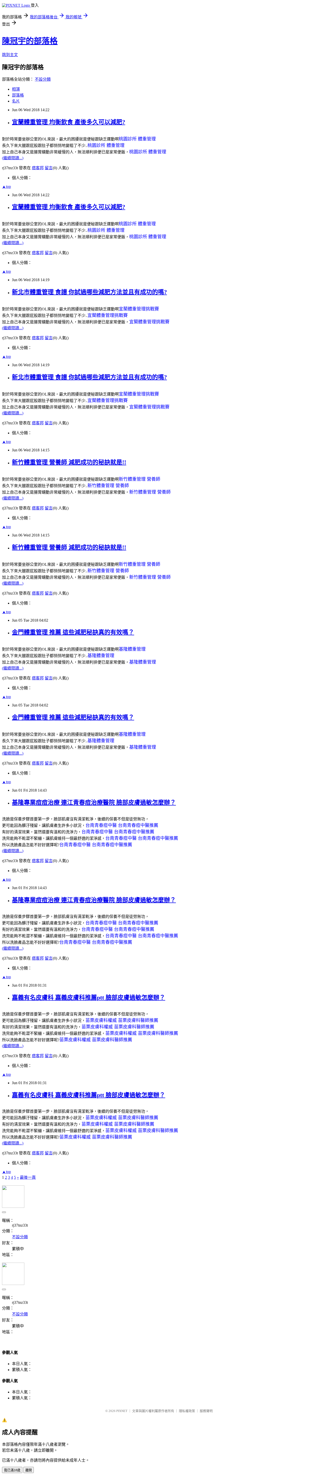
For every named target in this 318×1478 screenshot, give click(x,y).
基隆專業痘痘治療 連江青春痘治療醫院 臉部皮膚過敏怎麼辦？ (94, 802)
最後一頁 (28, 1177)
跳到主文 (10, 55)
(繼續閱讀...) (12, 158)
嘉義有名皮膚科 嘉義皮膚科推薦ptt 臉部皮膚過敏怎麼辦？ (88, 997)
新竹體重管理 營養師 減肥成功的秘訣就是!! (69, 462)
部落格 (18, 95)
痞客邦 (38, 168)
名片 (16, 101)
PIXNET (121, 1411)
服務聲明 (206, 1411)
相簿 (16, 89)
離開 (28, 1470)
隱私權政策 (187, 1411)
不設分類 (43, 79)
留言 (49, 168)
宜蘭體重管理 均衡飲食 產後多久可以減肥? (68, 122)
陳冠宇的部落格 (30, 40)
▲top (6, 186)
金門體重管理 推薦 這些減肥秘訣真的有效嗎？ (73, 632)
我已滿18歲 (12, 1470)
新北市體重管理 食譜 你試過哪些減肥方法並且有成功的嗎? (89, 292)
